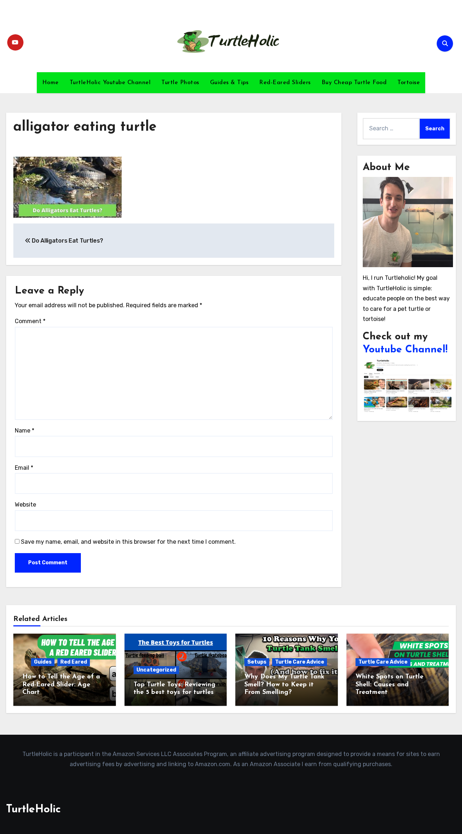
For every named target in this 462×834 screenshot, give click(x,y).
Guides (43, 662)
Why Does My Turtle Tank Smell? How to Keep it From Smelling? (284, 685)
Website (25, 504)
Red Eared (73, 662)
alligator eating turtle (85, 127)
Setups (256, 662)
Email (24, 467)
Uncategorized (156, 670)
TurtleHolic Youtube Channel (110, 83)
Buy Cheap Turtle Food (354, 83)
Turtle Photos (180, 83)
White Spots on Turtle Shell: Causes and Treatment (389, 685)
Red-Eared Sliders (285, 83)
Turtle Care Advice (299, 662)
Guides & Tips (229, 83)
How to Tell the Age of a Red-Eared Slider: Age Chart (61, 685)
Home (50, 83)
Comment (30, 321)
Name (24, 430)
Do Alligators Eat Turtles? (67, 240)
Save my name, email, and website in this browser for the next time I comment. (128, 541)
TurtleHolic (33, 809)
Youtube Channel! (405, 350)
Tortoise (408, 83)
